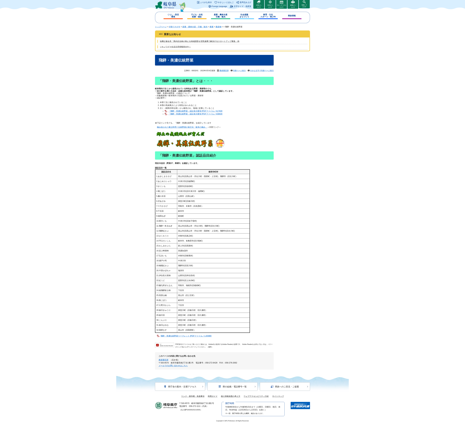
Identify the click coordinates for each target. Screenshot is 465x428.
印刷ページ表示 (239, 71)
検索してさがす (304, 5)
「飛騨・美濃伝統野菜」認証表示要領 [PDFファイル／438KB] (195, 114)
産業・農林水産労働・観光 (220, 16)
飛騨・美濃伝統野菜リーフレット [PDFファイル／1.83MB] (186, 336)
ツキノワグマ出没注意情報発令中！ (175, 47)
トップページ (161, 27)
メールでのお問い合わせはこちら (173, 366)
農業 (211, 27)
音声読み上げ (245, 2)
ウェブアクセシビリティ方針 (256, 396)
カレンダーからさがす (281, 6)
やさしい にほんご (226, 2)
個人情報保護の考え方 (230, 396)
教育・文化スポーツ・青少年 (268, 16)
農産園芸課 (224, 71)
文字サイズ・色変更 (242, 6)
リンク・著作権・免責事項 (192, 396)
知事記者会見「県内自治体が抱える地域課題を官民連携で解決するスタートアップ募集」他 (199, 41)
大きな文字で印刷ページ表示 (262, 71)
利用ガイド (212, 396)
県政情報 (292, 16)
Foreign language (219, 6)
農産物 (218, 27)
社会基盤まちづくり (244, 16)
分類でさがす (174, 27)
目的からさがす (270, 6)
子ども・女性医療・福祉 (197, 16)
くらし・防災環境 (173, 16)
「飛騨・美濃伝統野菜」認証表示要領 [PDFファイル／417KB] (195, 111)
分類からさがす (258, 6)
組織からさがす (293, 6)
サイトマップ (278, 396)
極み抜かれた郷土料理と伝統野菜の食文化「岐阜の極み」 (182, 127)
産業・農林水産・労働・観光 (195, 27)
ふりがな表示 (206, 2)
